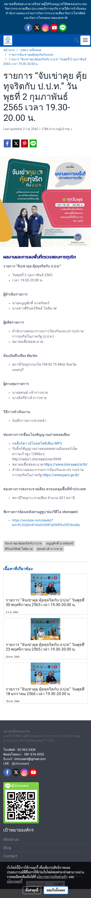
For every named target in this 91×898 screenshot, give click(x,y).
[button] (75, 40)
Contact (10, 856)
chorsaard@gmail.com (30, 759)
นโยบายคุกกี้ (14, 881)
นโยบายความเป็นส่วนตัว (52, 877)
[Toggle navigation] (85, 40)
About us (11, 839)
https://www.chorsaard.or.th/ (66, 464)
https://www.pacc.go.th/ (61, 475)
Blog (7, 847)
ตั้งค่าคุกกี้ (32, 890)
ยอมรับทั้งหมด (56, 890)
